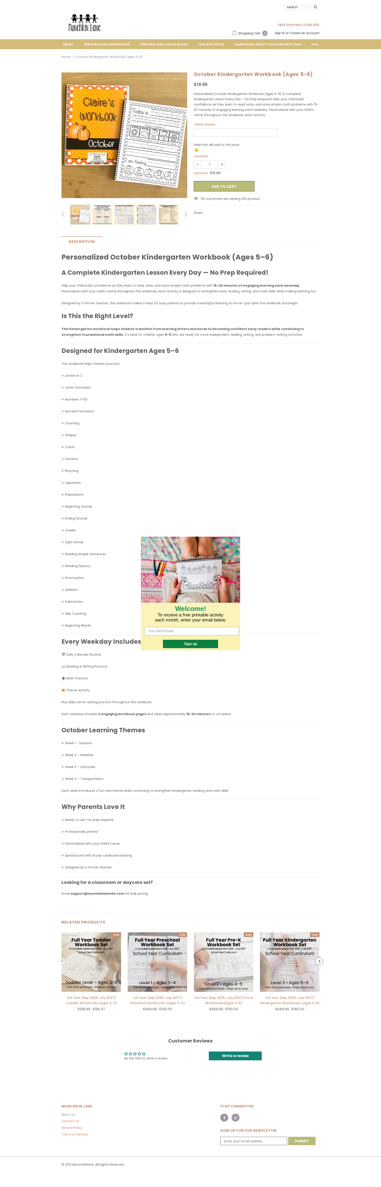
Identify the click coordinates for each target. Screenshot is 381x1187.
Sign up (190, 644)
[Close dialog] (236, 540)
